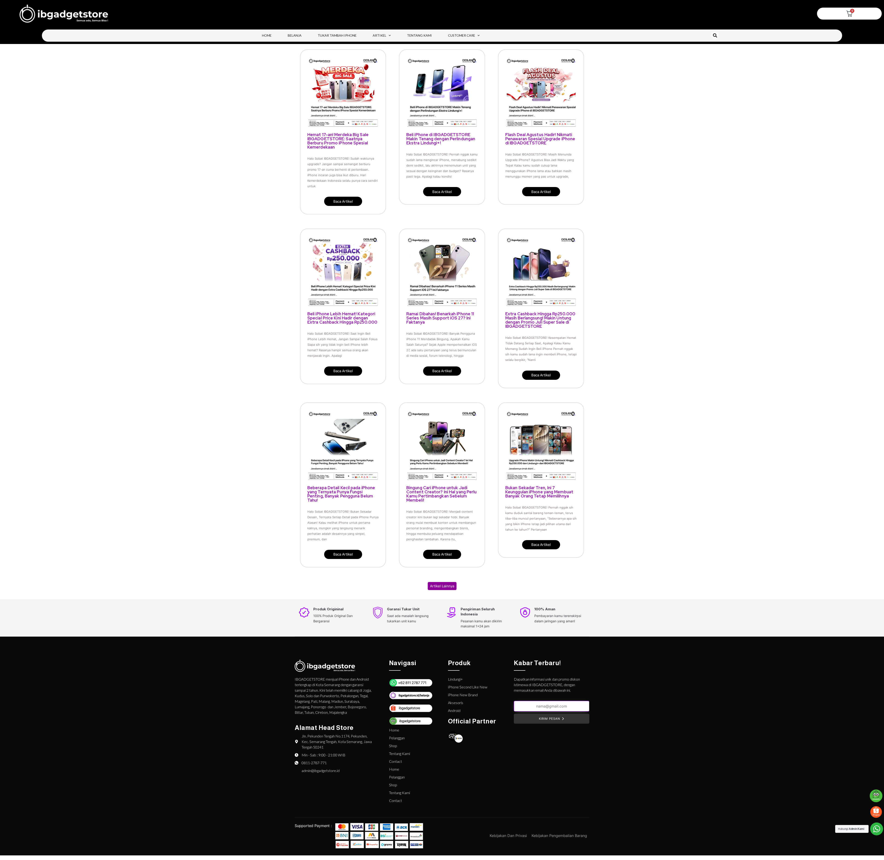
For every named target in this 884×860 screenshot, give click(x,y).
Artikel (379, 35)
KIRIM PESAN (549, 718)
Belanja (295, 35)
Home (267, 35)
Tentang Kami (419, 35)
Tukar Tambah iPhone (337, 35)
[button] (715, 35)
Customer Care (461, 35)
